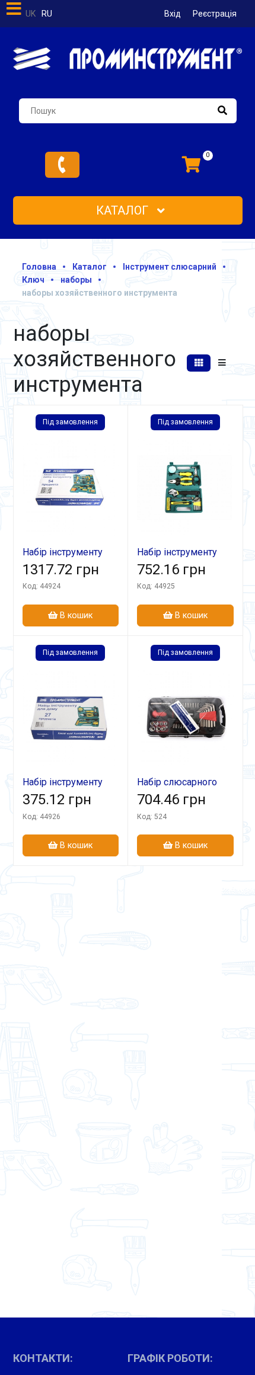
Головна (39, 266)
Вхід (172, 13)
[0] (191, 164)
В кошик (75, 615)
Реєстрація (215, 13)
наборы (76, 279)
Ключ (33, 279)
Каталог (123, 210)
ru (47, 13)
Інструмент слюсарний (169, 266)
